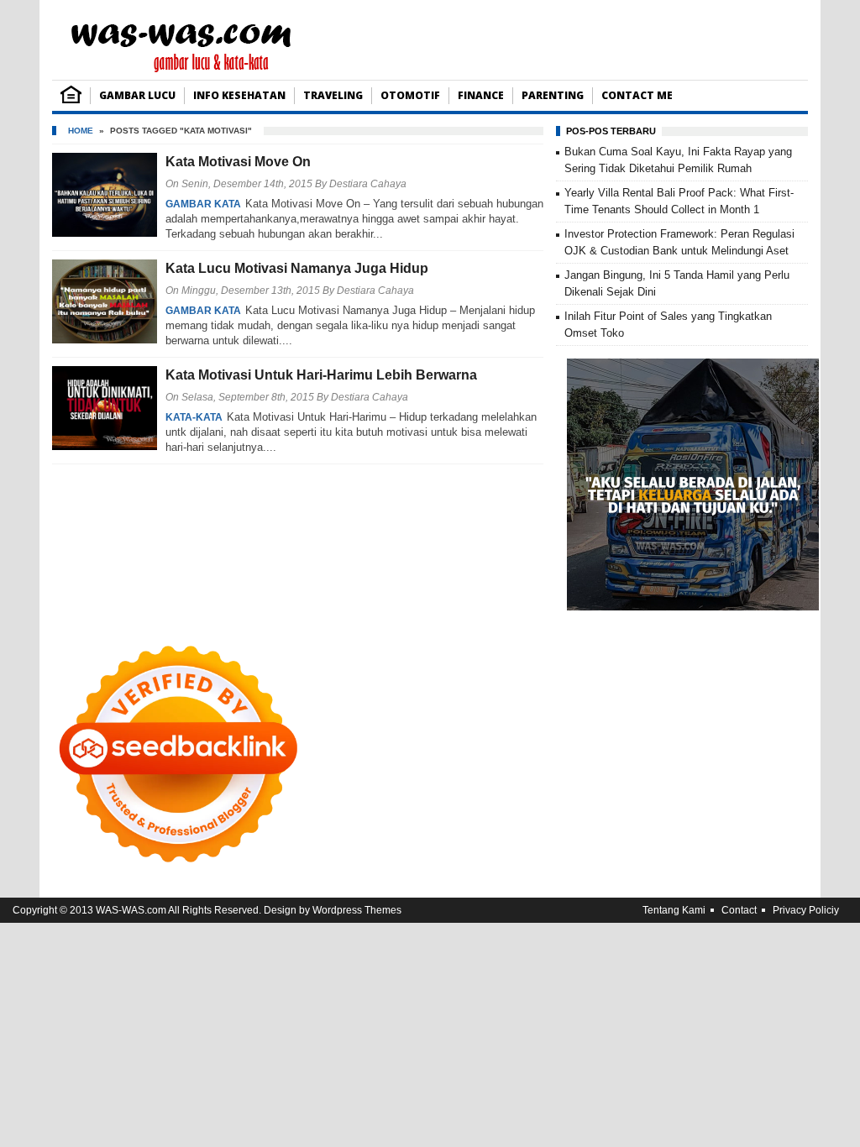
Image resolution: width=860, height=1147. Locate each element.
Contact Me (637, 95)
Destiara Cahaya (367, 184)
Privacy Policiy (806, 910)
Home (80, 130)
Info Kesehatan (239, 95)
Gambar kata (203, 204)
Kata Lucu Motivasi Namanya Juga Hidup (296, 268)
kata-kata (194, 417)
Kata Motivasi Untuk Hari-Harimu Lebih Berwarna (321, 375)
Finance (481, 95)
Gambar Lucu (137, 95)
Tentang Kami (673, 910)
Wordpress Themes (356, 910)
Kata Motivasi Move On (238, 162)
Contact (739, 910)
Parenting (553, 95)
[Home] (70, 99)
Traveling (333, 95)
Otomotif (410, 95)
